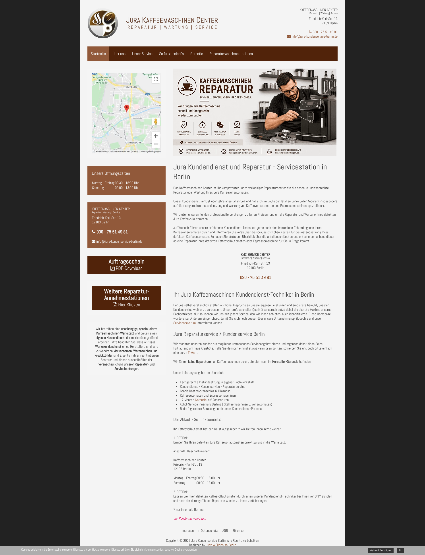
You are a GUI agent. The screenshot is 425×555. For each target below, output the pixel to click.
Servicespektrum (184, 323)
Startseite (98, 53)
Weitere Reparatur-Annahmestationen (126, 297)
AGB (225, 530)
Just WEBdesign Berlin (221, 545)
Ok (400, 550)
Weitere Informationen (380, 550)
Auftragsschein (127, 264)
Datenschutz (209, 530)
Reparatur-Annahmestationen (231, 53)
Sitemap (237, 530)
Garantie (196, 53)
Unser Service (142, 53)
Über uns (119, 53)
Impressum (189, 530)
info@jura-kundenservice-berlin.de (314, 36)
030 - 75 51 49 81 (325, 32)
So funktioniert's (171, 53)
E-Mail (192, 352)
